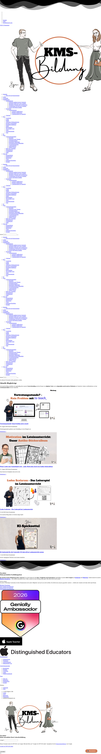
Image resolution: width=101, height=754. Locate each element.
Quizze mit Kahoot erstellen (15, 107)
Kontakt (8, 161)
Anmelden (3, 751)
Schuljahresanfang (13, 140)
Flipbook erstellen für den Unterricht (17, 102)
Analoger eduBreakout (17, 111)
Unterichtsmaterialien (5, 666)
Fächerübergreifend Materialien (16, 143)
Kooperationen (9, 155)
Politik (7, 120)
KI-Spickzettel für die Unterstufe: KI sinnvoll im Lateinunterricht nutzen (22, 552)
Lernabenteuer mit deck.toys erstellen (17, 106)
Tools (7, 130)
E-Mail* (2, 740)
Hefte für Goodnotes (11, 148)
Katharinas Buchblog (11, 160)
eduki (7, 152)
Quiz (7, 132)
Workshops (8, 108)
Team (1, 676)
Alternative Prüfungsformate (12, 122)
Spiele (7, 126)
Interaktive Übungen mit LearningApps (18, 104)
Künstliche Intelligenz (11, 124)
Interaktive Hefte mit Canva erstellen (17, 103)
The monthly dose (10, 128)
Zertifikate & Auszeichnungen (7, 589)
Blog (4, 116)
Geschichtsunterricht (13, 144)
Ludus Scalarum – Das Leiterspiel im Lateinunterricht (16, 509)
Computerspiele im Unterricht (19, 114)
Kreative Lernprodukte (11, 123)
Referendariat (9, 127)
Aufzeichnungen (13, 110)
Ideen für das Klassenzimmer (12, 95)
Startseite (5, 94)
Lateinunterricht (12, 146)
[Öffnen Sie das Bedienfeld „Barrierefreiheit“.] (0, 753)
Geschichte (5, 98)
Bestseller (11, 138)
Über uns (5, 154)
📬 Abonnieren (91, 751)
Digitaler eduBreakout (17, 112)
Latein (4, 97)
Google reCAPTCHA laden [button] (6, 746)
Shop (4, 135)
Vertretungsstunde (10, 131)
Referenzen (8, 157)
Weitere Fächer (12, 147)
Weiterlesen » (3, 431)
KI (3, 134)
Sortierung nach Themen (14, 139)
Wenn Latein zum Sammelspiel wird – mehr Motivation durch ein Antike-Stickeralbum (26, 466)
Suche (1, 234)
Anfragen (8, 115)
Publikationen (9, 156)
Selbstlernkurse (9, 101)
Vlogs (7, 159)
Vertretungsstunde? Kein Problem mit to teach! (14, 423)
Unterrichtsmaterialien (11, 136)
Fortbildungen (6, 99)
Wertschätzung (9, 150)
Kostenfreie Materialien (14, 142)
